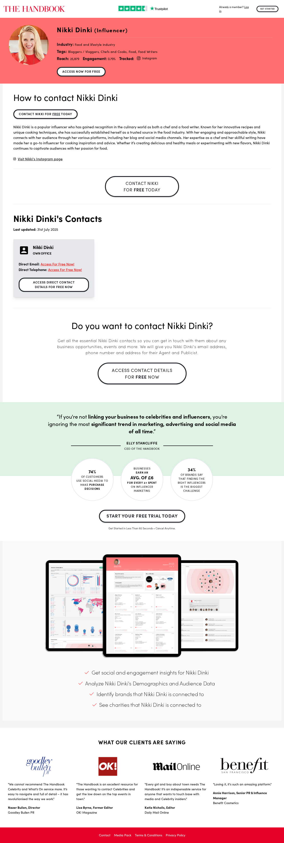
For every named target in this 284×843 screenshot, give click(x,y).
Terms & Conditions (148, 835)
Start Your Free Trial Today (142, 516)
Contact (104, 835)
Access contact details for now (142, 373)
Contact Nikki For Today (45, 114)
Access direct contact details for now (54, 284)
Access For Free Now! (57, 264)
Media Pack (122, 835)
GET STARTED (267, 8)
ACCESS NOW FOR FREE (81, 71)
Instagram (149, 58)
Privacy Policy (175, 835)
